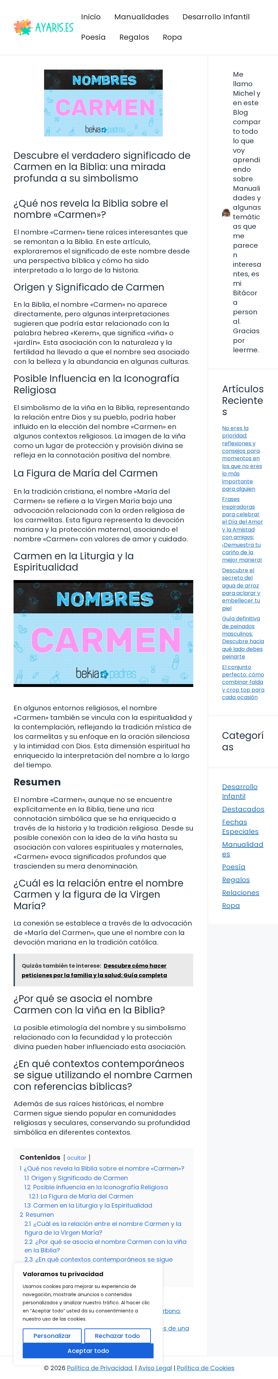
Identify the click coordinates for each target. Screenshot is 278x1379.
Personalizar (52, 1335)
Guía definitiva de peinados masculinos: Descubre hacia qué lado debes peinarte (243, 637)
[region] (88, 1314)
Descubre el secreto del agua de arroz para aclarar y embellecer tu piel (241, 589)
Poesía (93, 37)
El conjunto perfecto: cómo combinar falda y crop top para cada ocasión (243, 682)
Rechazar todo (117, 1335)
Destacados (243, 809)
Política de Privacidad (99, 1368)
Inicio (91, 17)
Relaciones (240, 892)
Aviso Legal (155, 1368)
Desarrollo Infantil (216, 17)
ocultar (76, 1158)
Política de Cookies (206, 1368)
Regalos (134, 37)
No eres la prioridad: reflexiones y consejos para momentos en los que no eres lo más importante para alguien (242, 458)
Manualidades (141, 17)
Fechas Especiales (240, 826)
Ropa (172, 37)
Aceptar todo (88, 1350)
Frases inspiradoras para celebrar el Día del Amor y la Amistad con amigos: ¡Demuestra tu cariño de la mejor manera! (242, 529)
